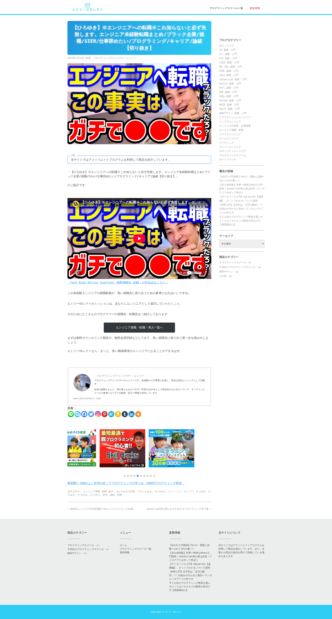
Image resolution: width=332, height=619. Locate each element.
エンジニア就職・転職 (94, 491)
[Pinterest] (105, 414)
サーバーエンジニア (230, 146)
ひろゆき (82, 494)
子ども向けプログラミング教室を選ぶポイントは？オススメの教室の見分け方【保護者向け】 (241, 220)
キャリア (188, 491)
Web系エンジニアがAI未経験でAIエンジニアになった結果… (101, 508)
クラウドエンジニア (230, 134)
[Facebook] (84, 414)
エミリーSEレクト (173, 612)
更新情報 (255, 8)
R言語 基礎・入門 (229, 104)
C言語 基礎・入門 (229, 62)
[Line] (71, 414)
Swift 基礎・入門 (229, 108)
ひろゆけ (95, 494)
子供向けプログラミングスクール (237, 267)
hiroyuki (159, 491)
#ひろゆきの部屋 (126, 491)
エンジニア (174, 491)
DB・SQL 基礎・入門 (230, 66)
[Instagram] (98, 414)
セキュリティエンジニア (232, 151)
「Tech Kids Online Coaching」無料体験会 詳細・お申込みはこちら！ (117, 282)
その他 (223, 276)
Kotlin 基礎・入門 (230, 83)
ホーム (123, 545)
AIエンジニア (226, 45)
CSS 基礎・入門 (228, 58)
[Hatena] (111, 414)
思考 (104, 494)
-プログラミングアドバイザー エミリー (114, 58)
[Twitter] (91, 414)
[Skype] (78, 414)
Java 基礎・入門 (228, 75)
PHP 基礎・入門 (228, 92)
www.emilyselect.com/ (87, 398)
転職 (119, 494)
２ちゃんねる (144, 491)
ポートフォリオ (227, 159)
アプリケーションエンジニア (235, 117)
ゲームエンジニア (229, 138)
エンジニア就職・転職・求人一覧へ (139, 327)
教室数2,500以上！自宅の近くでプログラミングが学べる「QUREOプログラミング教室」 (126, 483)
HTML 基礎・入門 (228, 71)
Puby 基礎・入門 (228, 96)
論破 (112, 494)
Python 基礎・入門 (230, 100)
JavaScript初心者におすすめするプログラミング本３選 (178, 508)
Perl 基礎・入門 (228, 87)
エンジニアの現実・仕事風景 (235, 125)
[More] (138, 414)
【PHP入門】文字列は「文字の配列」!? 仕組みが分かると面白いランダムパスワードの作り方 (241, 208)
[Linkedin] (131, 414)
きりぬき (200, 491)
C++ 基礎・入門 (228, 54)
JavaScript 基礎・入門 (233, 79)
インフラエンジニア (230, 121)
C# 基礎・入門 (227, 49)
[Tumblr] (125, 414)
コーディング (226, 142)
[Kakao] (118, 414)
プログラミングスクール (232, 155)
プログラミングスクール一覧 (226, 8)
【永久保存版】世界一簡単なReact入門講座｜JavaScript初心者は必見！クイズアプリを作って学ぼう (242, 188)
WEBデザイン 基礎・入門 (233, 113)
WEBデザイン (226, 271)
